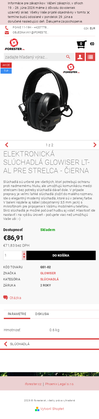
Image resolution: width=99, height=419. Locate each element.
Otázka (15, 298)
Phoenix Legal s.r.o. (59, 384)
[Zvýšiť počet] (24, 253)
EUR (92, 28)
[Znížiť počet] (24, 257)
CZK (86, 28)
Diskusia (42, 314)
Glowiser (48, 273)
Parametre (17, 314)
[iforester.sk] (14, 44)
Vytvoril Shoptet (52, 409)
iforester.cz (33, 384)
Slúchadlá (49, 279)
